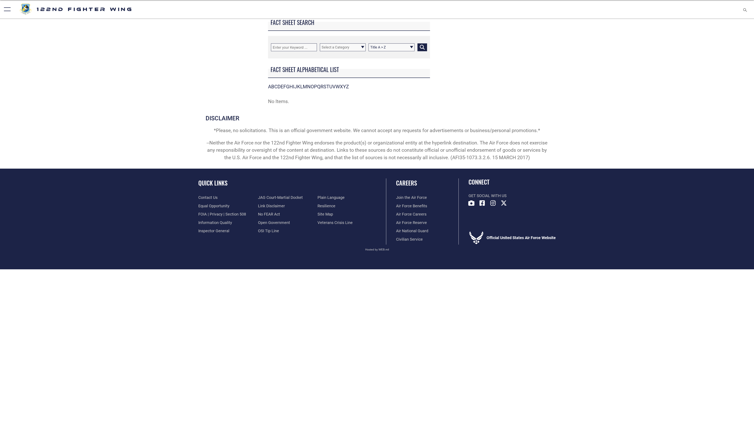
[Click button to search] (422, 47)
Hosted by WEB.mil (377, 249)
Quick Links (213, 182)
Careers (406, 182)
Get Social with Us (488, 195)
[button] (6, 9)
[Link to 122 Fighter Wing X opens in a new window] (504, 203)
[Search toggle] (744, 9)
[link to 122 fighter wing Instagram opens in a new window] (493, 203)
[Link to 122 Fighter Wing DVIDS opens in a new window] (471, 203)
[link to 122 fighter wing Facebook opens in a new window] (482, 203)
